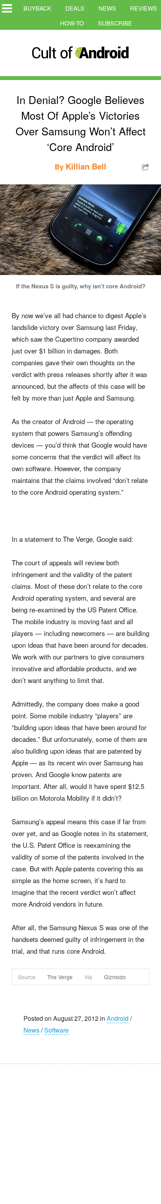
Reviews (143, 8)
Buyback (37, 8)
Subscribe (115, 23)
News (107, 8)
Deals (74, 8)
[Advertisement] (74, 1129)
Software (56, 1030)
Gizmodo (115, 977)
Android (118, 1018)
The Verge (60, 977)
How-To (72, 23)
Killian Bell (86, 166)
